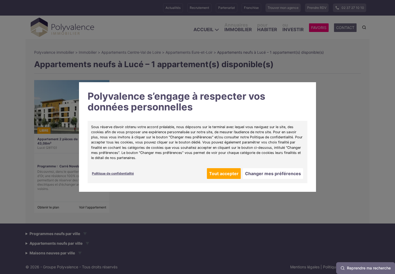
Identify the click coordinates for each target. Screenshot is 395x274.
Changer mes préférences (273, 173)
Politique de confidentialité (113, 173)
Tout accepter (224, 173)
